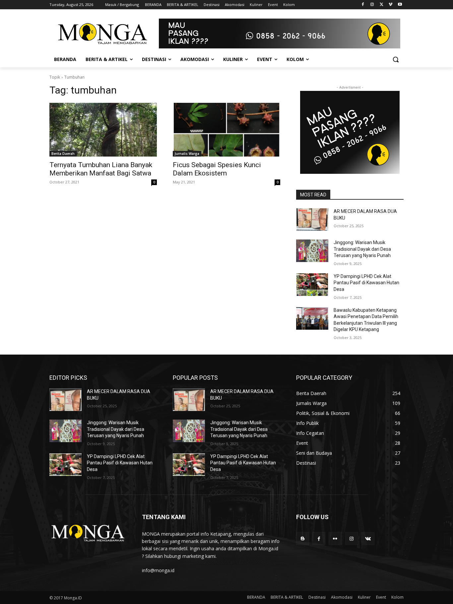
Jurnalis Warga (187, 153)
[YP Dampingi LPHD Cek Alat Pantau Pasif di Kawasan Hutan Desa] (312, 284)
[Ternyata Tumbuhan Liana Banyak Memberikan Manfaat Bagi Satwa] (103, 130)
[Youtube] (400, 5)
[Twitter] (381, 5)
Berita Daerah (63, 153)
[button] (396, 59)
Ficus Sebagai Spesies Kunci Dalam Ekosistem (217, 169)
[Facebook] (363, 5)
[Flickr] (335, 538)
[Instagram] (372, 5)
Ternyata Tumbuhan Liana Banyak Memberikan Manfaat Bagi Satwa (100, 169)
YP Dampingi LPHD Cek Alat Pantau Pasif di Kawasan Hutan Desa (366, 283)
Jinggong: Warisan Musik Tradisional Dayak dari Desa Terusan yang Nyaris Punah (362, 249)
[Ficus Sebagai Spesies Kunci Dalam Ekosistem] (226, 130)
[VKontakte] (367, 538)
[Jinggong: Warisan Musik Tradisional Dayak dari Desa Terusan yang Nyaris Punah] (312, 250)
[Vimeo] (390, 5)
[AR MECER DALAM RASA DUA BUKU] (312, 219)
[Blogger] (302, 538)
